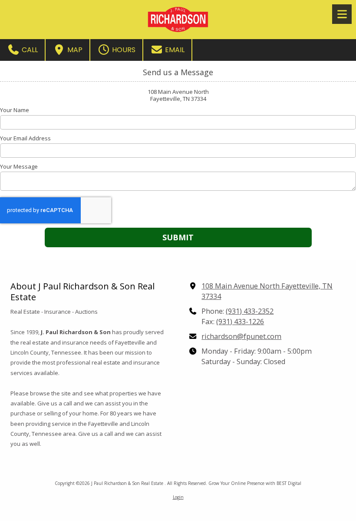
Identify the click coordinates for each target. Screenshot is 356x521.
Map (74, 50)
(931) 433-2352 (250, 311)
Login (178, 497)
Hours (122, 50)
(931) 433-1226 (240, 321)
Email (174, 50)
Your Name (14, 109)
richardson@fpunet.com (241, 336)
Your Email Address (25, 138)
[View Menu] (342, 14)
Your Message (19, 166)
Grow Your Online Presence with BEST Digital (254, 483)
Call (29, 50)
